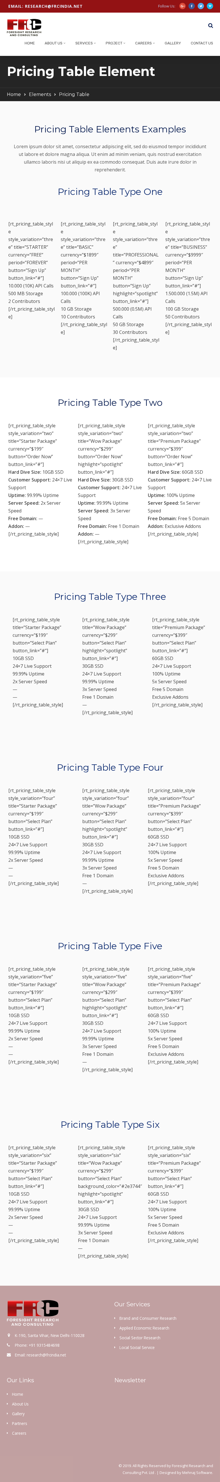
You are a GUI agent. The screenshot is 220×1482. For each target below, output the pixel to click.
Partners (19, 1423)
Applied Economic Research (144, 1328)
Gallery (173, 43)
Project (114, 43)
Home (30, 43)
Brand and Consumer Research (147, 1318)
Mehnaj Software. (197, 1472)
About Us (53, 43)
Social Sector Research (139, 1337)
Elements (40, 94)
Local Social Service (137, 1347)
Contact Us (202, 43)
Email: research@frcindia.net (45, 6)
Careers (143, 43)
